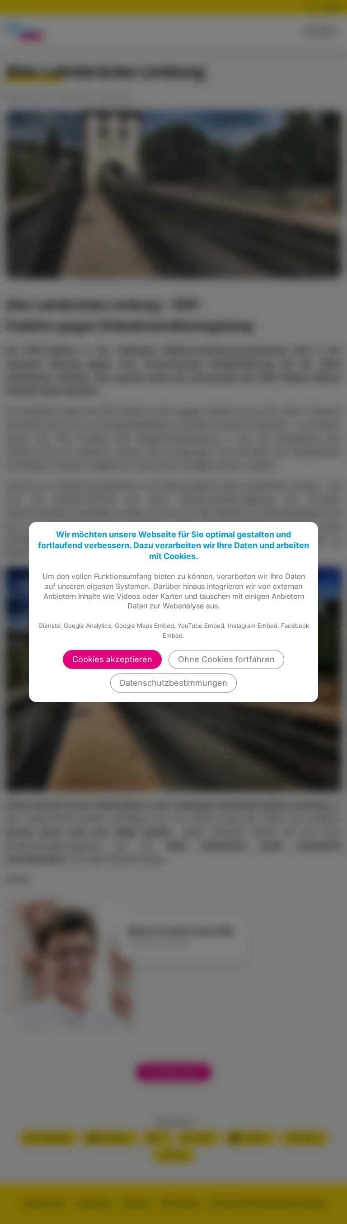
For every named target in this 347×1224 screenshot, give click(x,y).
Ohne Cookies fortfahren (226, 659)
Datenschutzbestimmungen (173, 683)
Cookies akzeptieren (112, 659)
